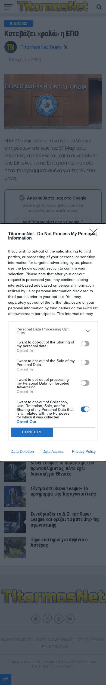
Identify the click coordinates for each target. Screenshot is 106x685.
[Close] (95, 234)
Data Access (53, 451)
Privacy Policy (84, 451)
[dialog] (53, 343)
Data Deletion (22, 451)
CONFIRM (32, 432)
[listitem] (53, 331)
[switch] (85, 343)
